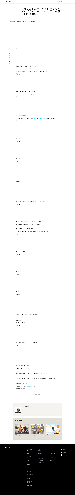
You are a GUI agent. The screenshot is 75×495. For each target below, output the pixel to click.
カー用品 (28, 464)
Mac (69, 1)
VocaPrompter (52, 453)
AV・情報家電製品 (29, 449)
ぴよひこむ (27, 365)
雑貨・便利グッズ (61, 1)
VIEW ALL (58, 420)
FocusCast (51, 456)
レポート (28, 470)
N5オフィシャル (41, 458)
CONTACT (39, 450)
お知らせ (28, 460)
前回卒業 (35, 118)
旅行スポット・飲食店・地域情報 (31, 479)
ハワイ (28, 467)
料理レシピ (28, 478)
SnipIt (51, 449)
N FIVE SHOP (41, 460)
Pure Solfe (51, 450)
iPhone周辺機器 (29, 454)
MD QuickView (52, 460)
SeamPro (51, 457)
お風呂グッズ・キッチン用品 (30, 461)
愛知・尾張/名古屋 (29, 477)
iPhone (66, 1)
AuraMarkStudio (41, 462)
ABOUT (39, 449)
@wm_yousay (43, 118)
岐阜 (27, 475)
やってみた (28, 463)
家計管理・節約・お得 (30, 474)
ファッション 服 (29, 468)
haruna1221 (43, 201)
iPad (28, 450)
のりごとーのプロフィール (48, 1)
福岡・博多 (28, 482)
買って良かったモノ (29, 485)
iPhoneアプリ (29, 453)
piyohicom (19, 365)
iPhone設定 (29, 456)
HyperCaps (51, 454)
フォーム (28, 386)
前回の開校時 (18, 71)
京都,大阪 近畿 (29, 471)
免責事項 (39, 453)
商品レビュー (55, 1)
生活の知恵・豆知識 (29, 481)
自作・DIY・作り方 (29, 484)
